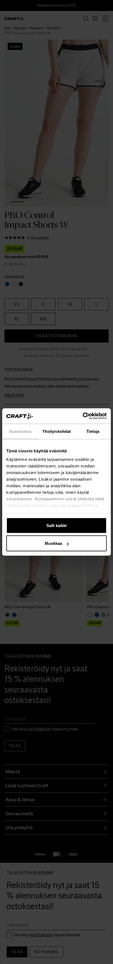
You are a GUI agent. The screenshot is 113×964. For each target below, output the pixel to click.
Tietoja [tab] (93, 431)
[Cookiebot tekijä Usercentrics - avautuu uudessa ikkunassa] (83, 416)
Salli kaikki (56, 525)
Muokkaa (53, 543)
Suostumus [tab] (20, 431)
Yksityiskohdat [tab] (56, 431)
